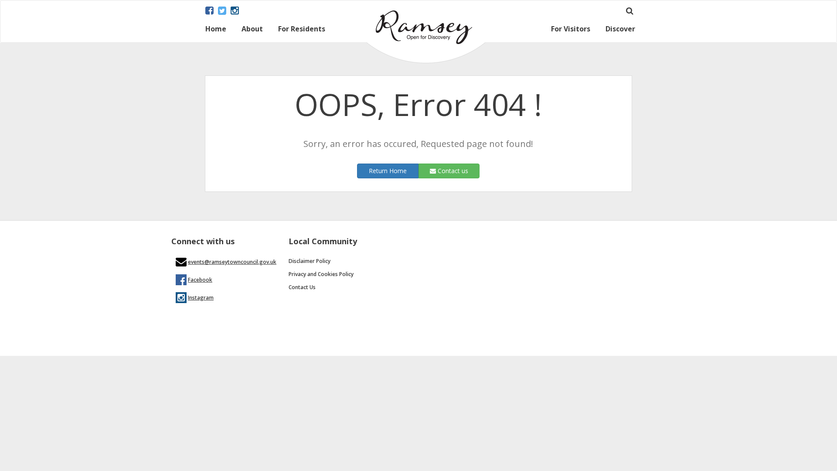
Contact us (452, 171)
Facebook (200, 279)
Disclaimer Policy (309, 261)
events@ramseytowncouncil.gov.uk (232, 262)
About (252, 29)
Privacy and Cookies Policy (321, 274)
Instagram (201, 297)
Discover (620, 29)
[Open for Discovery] (426, 61)
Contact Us (302, 287)
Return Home (388, 171)
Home (215, 29)
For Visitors (570, 29)
